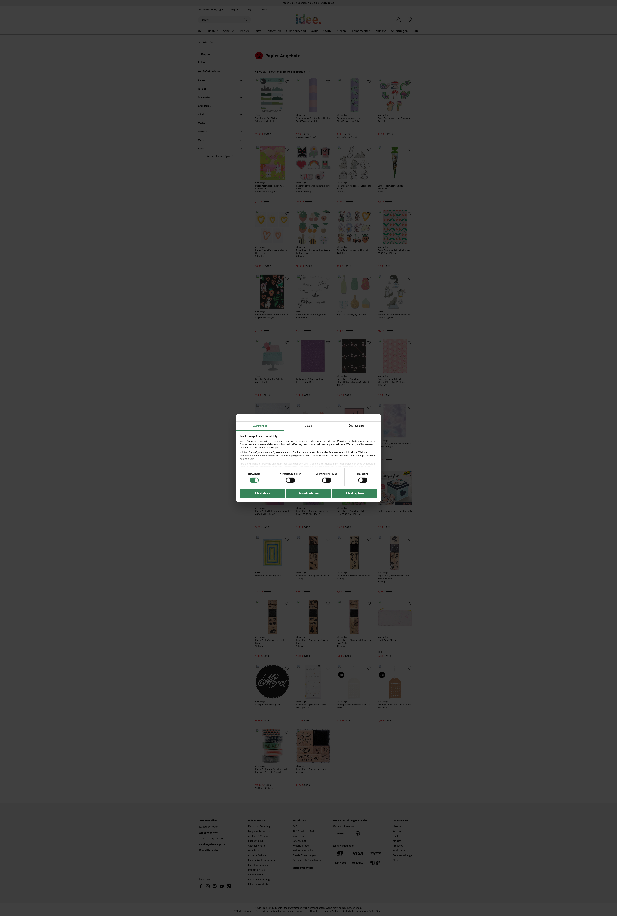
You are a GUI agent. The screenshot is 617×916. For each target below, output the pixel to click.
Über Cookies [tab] (356, 425)
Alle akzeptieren (355, 493)
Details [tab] (309, 425)
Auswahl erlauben (308, 493)
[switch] (290, 480)
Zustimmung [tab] (260, 425)
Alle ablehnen (262, 493)
